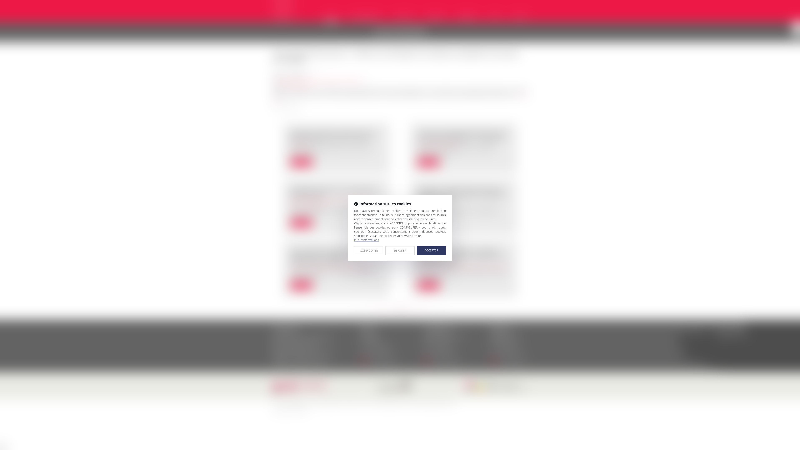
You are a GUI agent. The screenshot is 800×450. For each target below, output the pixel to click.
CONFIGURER (369, 250)
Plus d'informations (366, 240)
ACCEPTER (431, 250)
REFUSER (400, 250)
